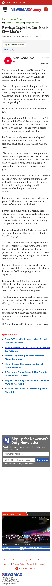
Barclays (10, 23)
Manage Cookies (28, 568)
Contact (7, 559)
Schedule (27, 544)
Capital (17, 23)
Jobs (27, 23)
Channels (16, 544)
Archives (39, 559)
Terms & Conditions (35, 564)
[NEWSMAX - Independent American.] (26, 9)
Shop (25, 559)
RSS (31, 559)
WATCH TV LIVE (16, 2)
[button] (46, 9)
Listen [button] (5, 544)
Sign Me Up (42, 460)
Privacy (5, 464)
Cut (22, 23)
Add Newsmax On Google (16, 44)
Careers (7, 564)
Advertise (17, 559)
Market (37, 23)
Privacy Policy (19, 564)
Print (6, 50)
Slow (32, 23)
